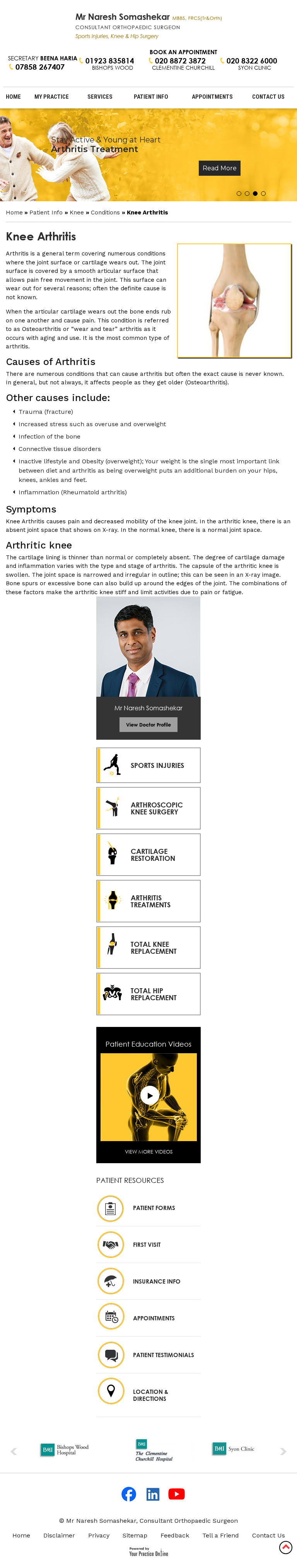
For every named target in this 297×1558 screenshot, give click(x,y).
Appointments (212, 96)
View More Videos (148, 1151)
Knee (78, 212)
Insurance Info (157, 1281)
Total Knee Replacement (154, 947)
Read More (220, 168)
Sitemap (135, 1535)
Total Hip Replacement (154, 994)
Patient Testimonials (163, 1354)
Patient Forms (154, 1207)
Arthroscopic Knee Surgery (157, 808)
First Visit (146, 1244)
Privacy (98, 1535)
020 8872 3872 (180, 60)
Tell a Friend (220, 1535)
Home (13, 96)
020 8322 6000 (252, 60)
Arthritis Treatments (151, 901)
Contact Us (268, 96)
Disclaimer (59, 1535)
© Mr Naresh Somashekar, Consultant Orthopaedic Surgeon (148, 1520)
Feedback (174, 1535)
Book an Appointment (183, 51)
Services (100, 96)
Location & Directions (150, 1395)
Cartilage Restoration (153, 854)
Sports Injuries (157, 765)
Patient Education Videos (148, 1043)
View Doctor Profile (148, 725)
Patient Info (151, 96)
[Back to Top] (286, 1546)
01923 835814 (109, 60)
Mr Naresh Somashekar (148, 707)
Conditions (106, 212)
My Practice (51, 96)
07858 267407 (40, 66)
